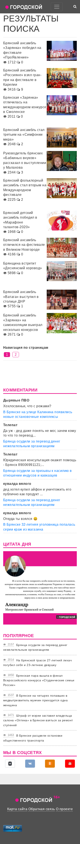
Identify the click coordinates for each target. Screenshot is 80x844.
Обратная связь (41, 809)
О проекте (64, 809)
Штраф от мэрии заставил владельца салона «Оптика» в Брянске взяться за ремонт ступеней (38, 720)
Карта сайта (17, 809)
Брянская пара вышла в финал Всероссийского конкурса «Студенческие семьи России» (38, 680)
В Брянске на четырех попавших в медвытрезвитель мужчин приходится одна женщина (35, 700)
